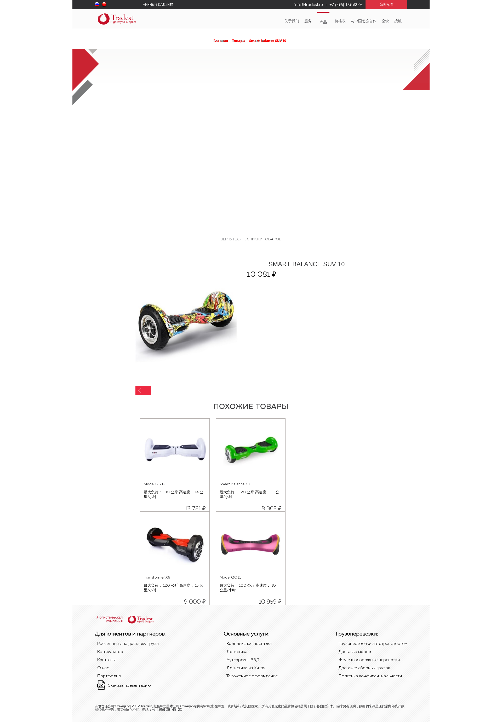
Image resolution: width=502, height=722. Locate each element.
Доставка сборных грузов (364, 668)
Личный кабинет (158, 4)
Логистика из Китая (245, 668)
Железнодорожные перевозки (369, 660)
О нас (103, 668)
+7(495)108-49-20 (167, 710)
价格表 (340, 21)
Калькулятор (110, 652)
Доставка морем (355, 652)
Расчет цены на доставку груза (128, 644)
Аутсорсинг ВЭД (242, 660)
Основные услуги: (246, 634)
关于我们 (291, 21)
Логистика (236, 652)
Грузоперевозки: (357, 634)
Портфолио (109, 676)
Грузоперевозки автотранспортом (373, 644)
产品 (323, 22)
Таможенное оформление (252, 676)
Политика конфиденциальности (370, 676)
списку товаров (264, 239)
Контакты (106, 660)
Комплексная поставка (249, 644)
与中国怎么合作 (363, 21)
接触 (398, 21)
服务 (308, 21)
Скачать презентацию (129, 686)
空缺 (385, 21)
